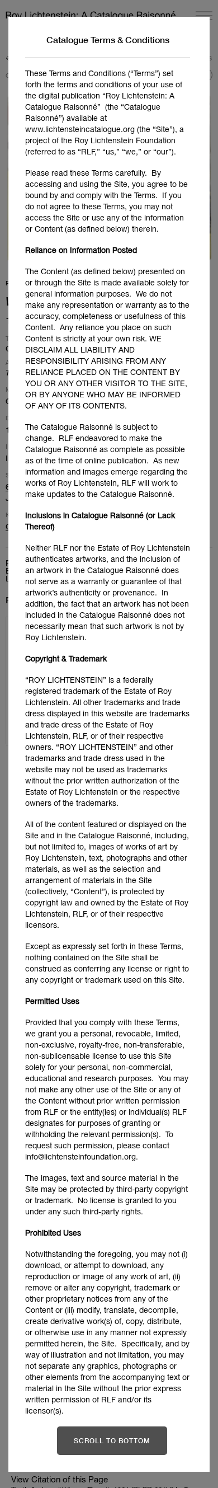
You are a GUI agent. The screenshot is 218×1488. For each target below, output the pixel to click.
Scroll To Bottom (112, 1441)
